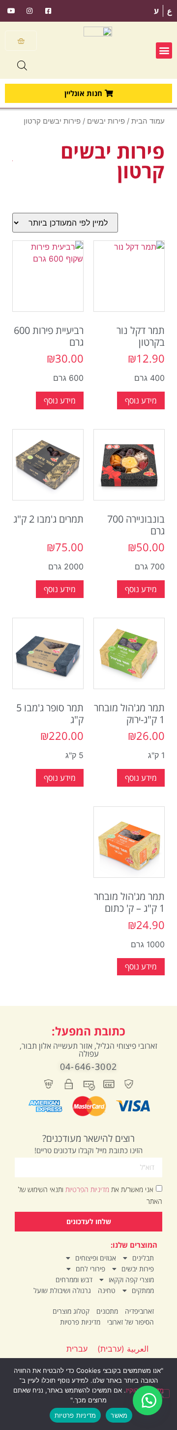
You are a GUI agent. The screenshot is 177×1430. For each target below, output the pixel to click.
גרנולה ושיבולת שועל (62, 1290)
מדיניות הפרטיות (86, 1189)
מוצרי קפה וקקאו (131, 1279)
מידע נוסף (141, 400)
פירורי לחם (90, 1268)
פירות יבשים (106, 121)
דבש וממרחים (74, 1279)
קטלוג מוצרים (71, 1311)
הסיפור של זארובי (130, 1322)
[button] (164, 50)
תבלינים (143, 1258)
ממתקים (143, 1290)
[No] (161, 1393)
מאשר (119, 1415)
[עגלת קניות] (21, 41)
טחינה (107, 1290)
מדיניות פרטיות (80, 1322)
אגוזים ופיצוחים (95, 1258)
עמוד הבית (148, 121)
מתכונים (107, 1311)
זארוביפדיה (139, 1311)
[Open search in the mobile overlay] (22, 65)
